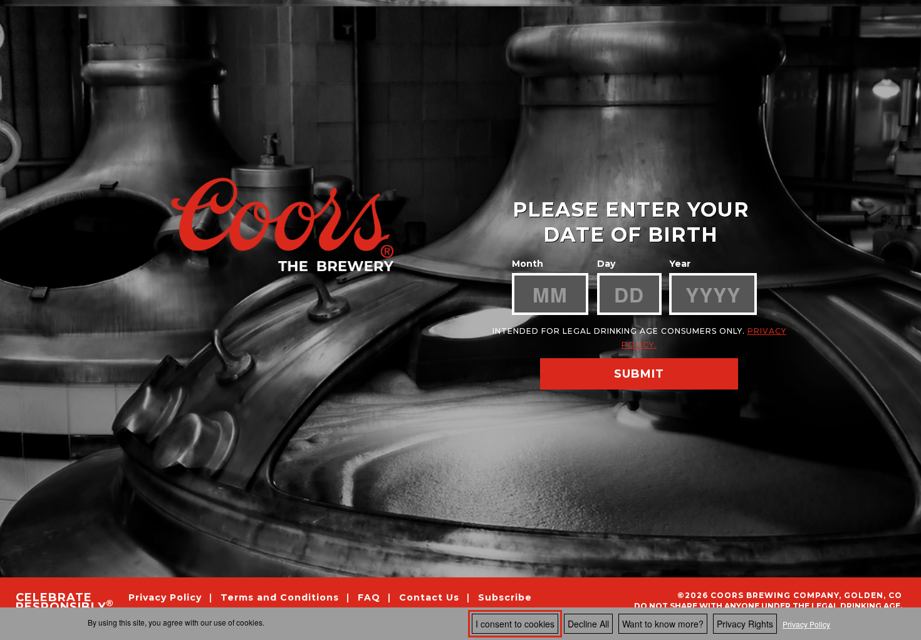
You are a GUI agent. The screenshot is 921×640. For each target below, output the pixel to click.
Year (679, 263)
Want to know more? (663, 623)
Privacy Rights (745, 623)
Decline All (588, 623)
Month (527, 263)
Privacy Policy (806, 624)
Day (606, 263)
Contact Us (429, 597)
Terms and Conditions (281, 597)
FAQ (369, 597)
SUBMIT (639, 374)
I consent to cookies (515, 623)
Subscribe (505, 597)
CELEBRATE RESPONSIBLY (64, 602)
